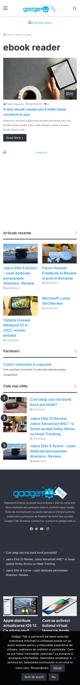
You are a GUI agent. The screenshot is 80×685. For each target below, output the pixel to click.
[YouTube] (42, 528)
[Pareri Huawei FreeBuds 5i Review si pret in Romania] (59, 253)
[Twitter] (37, 528)
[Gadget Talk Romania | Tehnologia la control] (40, 8)
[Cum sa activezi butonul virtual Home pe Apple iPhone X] (59, 606)
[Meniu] (5, 9)
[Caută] (75, 9)
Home (9, 34)
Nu (54, 677)
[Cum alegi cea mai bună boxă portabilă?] (15, 405)
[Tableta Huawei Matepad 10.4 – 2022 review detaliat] (20, 305)
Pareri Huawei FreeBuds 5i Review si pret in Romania (59, 273)
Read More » (14, 137)
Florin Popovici (15, 104)
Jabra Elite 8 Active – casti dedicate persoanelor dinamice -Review (52, 451)
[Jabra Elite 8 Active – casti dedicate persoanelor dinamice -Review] (20, 253)
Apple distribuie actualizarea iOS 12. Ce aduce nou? (20, 625)
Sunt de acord (34, 677)
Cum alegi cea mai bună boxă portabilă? (31, 552)
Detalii (58, 668)
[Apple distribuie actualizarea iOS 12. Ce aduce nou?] (20, 606)
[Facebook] (32, 528)
